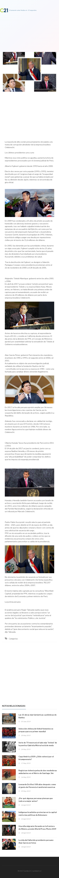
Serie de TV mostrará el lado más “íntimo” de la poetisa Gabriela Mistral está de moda (38, 744)
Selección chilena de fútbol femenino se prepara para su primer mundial (36, 730)
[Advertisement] (29, 115)
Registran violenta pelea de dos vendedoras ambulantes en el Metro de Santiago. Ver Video (38, 773)
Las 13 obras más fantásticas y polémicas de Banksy (38, 716)
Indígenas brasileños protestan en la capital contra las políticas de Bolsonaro (38, 813)
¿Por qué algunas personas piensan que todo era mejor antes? (36, 799)
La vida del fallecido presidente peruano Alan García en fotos (36, 841)
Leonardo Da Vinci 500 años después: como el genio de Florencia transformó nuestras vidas (37, 787)
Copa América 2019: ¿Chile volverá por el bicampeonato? (36, 757)
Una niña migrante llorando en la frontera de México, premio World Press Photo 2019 (37, 827)
